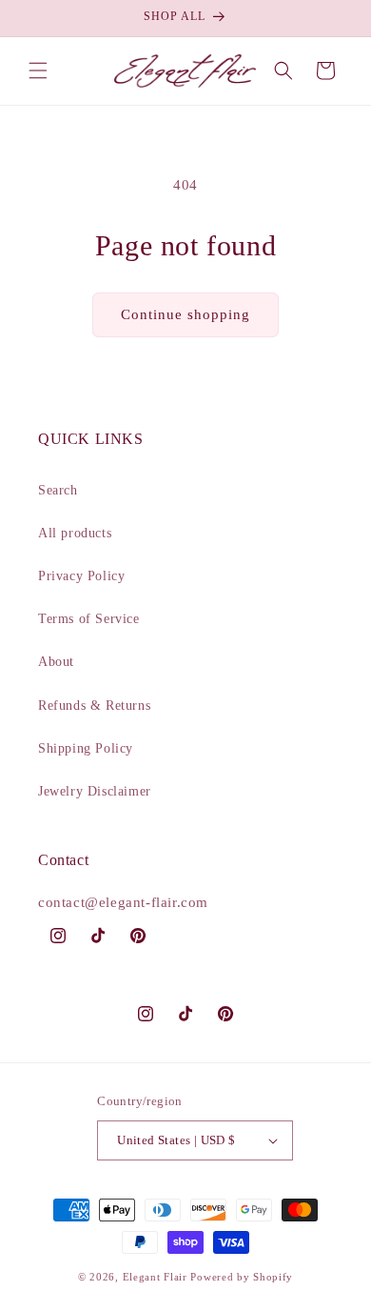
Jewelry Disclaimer (94, 791)
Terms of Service (89, 619)
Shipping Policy (85, 748)
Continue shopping (185, 314)
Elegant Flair (155, 1276)
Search (58, 490)
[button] (38, 70)
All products (74, 533)
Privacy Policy (81, 576)
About (56, 662)
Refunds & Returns (94, 705)
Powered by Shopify (241, 1276)
